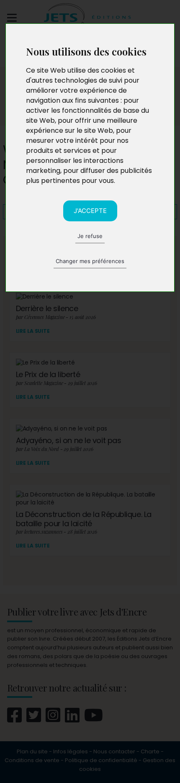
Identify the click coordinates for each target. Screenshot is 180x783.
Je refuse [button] (90, 236)
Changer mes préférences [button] (90, 261)
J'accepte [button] (90, 211)
